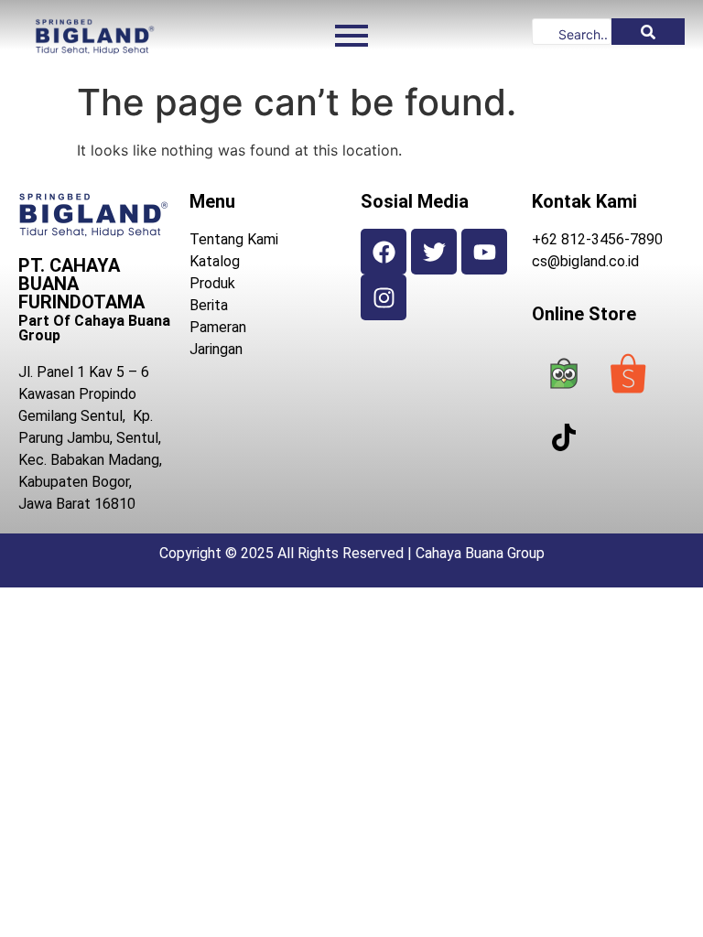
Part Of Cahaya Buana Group (94, 328)
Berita (208, 305)
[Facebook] (383, 252)
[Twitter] (434, 252)
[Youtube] (484, 252)
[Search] (648, 31)
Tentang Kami (233, 239)
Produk (212, 283)
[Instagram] (383, 297)
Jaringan (216, 349)
